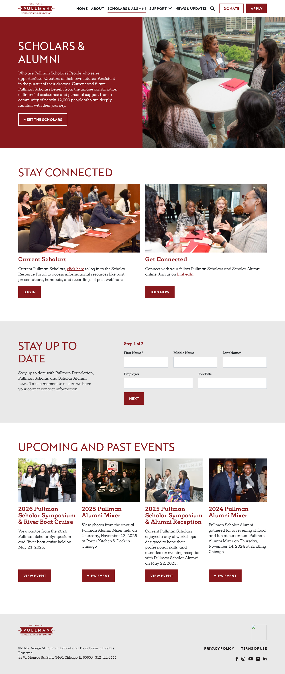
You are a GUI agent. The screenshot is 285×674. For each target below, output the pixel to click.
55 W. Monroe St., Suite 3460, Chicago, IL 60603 (55, 657)
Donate (231, 8)
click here (75, 268)
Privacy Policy (219, 648)
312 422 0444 (105, 657)
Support (158, 8)
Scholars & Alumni (127, 8)
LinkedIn (185, 274)
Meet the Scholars (42, 119)
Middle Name (184, 353)
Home (82, 8)
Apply (256, 8)
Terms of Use (254, 648)
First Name (133, 353)
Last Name (232, 353)
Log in (29, 292)
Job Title (205, 374)
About (97, 8)
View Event (34, 575)
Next (134, 398)
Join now (159, 292)
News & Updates (191, 8)
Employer (131, 374)
